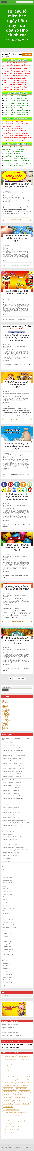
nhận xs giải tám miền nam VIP (11, 842)
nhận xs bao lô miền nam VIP (11, 834)
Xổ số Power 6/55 (8, 894)
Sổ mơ (3, 729)
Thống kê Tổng (5, 721)
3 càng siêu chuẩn (24, 1059)
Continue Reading (17, 219)
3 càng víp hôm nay (8, 1062)
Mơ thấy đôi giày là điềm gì (9, 200)
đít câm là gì (13, 512)
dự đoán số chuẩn (24, 253)
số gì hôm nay (20, 307)
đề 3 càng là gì (6, 462)
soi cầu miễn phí (11, 660)
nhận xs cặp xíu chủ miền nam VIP (12, 836)
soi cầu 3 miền (24, 255)
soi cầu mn (25, 356)
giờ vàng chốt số (16, 254)
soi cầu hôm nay (7, 256)
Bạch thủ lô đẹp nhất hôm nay (11, 1076)
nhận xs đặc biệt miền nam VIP (11, 839)
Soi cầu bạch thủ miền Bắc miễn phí (12, 1127)
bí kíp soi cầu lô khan (18, 655)
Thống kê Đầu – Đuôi (6, 720)
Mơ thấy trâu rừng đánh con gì (21, 600)
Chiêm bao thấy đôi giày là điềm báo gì (19, 198)
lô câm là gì (6, 353)
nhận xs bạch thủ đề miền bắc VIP (12, 747)
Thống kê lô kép (5, 717)
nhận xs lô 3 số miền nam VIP (11, 844)
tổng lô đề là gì (12, 311)
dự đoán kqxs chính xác (9, 511)
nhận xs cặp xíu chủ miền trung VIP (12, 809)
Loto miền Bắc (5, 723)
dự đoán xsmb (7, 1115)
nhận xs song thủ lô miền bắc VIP (12, 801)
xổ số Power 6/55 (5, 706)
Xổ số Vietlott (6, 889)
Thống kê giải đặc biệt (9, 1132)
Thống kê (4, 708)
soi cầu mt (7, 257)
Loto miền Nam (5, 724)
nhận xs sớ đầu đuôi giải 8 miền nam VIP (14, 847)
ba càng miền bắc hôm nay (10, 1065)
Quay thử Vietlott (5, 728)
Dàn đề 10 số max (8, 1106)
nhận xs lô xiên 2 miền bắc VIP (11, 788)
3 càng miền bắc (22, 1056)
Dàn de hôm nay (18, 1094)
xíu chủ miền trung (13, 259)
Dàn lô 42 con (16, 1100)
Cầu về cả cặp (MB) (5, 713)
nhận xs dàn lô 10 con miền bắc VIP (12, 771)
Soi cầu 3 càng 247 (8, 1124)
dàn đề (17, 1103)
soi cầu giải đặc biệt (23, 308)
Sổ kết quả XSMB (5, 702)
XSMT (3, 700)
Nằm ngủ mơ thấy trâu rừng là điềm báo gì (16, 602)
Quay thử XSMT (5, 727)
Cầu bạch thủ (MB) (5, 712)
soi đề (20, 257)
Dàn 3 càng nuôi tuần (21, 1088)
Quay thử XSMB (7, 974)
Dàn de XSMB (7, 1097)
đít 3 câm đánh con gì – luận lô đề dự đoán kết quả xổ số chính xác (17, 496)
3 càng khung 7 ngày (9, 1056)
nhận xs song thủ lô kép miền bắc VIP (13, 798)
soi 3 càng (10, 255)
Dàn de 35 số (7, 1094)
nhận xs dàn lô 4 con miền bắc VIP (12, 774)
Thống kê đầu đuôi (5, 715)
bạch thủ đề (25, 1076)
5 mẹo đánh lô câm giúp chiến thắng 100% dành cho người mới (17, 337)
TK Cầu (4, 916)
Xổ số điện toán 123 (5, 710)
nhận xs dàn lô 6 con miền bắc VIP (12, 776)
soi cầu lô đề (15, 256)
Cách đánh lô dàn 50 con (23, 1082)
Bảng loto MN (6, 965)
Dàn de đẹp (6, 1100)
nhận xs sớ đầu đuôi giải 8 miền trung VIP (14, 820)
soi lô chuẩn (25, 257)
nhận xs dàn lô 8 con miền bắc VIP (12, 782)
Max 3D (3, 707)
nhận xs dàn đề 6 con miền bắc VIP (12, 760)
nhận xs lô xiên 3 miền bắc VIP (11, 790)
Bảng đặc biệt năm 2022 (23, 1079)
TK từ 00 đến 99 (5, 722)
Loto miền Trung (5, 725)
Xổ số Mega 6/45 (7, 891)
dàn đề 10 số (26, 1103)
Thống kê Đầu (4, 718)
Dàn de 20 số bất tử (24, 1091)
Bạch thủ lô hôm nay (9, 1068)
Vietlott (4, 886)
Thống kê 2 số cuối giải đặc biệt (11, 1129)
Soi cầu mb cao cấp (7, 742)
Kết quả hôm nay (6, 872)
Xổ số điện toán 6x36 (6, 709)
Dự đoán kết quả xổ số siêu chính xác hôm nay (15, 1112)
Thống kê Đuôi (5, 719)
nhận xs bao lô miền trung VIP (11, 807)
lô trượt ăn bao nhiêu (19, 563)
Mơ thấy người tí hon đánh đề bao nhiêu (16, 399)
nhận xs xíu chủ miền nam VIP (11, 855)
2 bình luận (7, 201)
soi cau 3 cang (17, 255)
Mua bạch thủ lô (19, 1121)
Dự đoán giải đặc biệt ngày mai (11, 1109)
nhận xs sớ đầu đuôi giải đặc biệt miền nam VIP (15, 850)
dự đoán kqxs (15, 253)
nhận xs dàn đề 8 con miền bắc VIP (12, 763)
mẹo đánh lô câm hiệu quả (16, 353)
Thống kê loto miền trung (23, 200)
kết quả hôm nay (5, 701)
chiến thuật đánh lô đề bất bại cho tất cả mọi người (17, 238)
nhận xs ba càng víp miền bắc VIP (12, 745)
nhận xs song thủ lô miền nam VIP (12, 852)
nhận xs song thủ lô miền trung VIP (12, 825)
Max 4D (5, 899)
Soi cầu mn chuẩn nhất (8, 831)
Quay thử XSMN (5, 726)
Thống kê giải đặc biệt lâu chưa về (12, 1135)
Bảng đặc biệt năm (8, 1079)
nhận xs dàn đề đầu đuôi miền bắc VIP (13, 768)
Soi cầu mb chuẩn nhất (8, 780)
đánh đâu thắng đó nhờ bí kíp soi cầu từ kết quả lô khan (17, 640)
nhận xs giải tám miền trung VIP (11, 815)
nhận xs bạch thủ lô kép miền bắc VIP (13, 750)
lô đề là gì (22, 254)
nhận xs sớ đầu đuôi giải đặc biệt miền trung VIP (16, 822)
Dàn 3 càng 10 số (8, 1088)
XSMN (3, 699)
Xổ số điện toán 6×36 (8, 908)
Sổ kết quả (5, 874)
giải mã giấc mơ (7, 254)
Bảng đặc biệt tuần (8, 1082)
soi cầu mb (21, 256)
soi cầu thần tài (14, 257)
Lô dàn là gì (18, 1118)
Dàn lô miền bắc (8, 1103)
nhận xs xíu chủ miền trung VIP (11, 828)
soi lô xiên (5, 259)
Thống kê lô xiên (7, 938)
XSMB (3, 864)
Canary (21, 1147)
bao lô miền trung (9, 197)
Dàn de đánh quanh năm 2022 (22, 1097)
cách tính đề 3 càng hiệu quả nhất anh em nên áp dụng (17, 446)
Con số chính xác (9, 195)
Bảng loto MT (6, 968)
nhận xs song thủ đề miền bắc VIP (12, 795)
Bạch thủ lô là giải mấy (23, 1068)
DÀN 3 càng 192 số (23, 1085)
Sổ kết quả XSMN (5, 703)
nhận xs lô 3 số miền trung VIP (11, 817)
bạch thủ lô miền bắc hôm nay (11, 1073)
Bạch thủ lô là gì (8, 1071)
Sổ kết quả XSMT (7, 882)
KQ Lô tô (4, 960)
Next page (21, 678)
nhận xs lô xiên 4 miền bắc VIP (11, 793)
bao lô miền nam (9, 251)
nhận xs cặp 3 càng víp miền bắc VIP (13, 785)
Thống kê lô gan (5, 716)
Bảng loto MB (6, 963)
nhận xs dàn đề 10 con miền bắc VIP (13, 766)
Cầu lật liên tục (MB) (8, 922)
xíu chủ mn (21, 259)
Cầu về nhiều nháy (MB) (6, 714)
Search (5, 690)
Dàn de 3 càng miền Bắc (10, 1091)
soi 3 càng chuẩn (19, 463)
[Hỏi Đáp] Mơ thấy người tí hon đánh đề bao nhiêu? (17, 384)
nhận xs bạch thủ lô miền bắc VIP (12, 753)
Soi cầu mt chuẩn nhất (8, 804)
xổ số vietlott (4, 704)
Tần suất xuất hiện (8, 954)
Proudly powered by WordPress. (12, 1147)
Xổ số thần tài (4, 711)
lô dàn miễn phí (7, 1121)
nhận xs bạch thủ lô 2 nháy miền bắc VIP (14, 755)
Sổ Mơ (4, 985)
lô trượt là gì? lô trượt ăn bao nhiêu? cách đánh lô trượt (17, 547)
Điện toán (4, 905)
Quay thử (4, 971)
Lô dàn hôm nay (7, 1118)
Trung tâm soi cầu (18, 195)
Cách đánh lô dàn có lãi (9, 1085)
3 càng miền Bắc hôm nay (10, 1059)
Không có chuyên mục (20, 1115)
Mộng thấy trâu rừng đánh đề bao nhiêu (12, 601)
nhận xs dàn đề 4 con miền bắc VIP (12, 758)
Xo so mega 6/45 (5, 705)
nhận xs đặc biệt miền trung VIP (11, 812)
